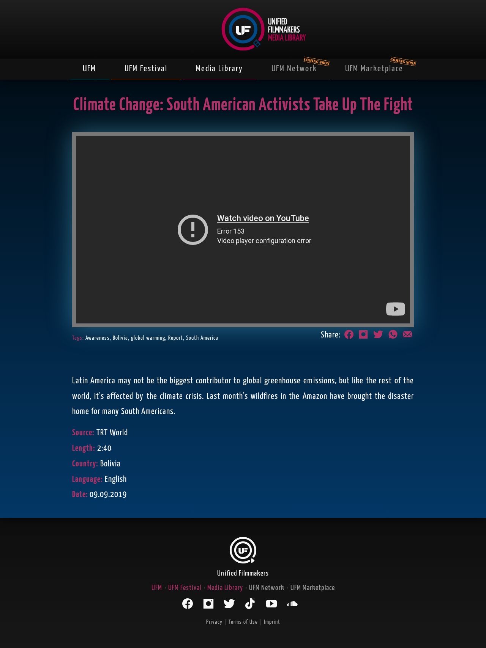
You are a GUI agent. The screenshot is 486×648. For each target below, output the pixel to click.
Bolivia (120, 338)
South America (202, 338)
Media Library (219, 68)
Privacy (214, 622)
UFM (89, 68)
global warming (148, 338)
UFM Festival (146, 68)
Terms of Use (243, 622)
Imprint (272, 622)
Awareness (97, 338)
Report (175, 338)
